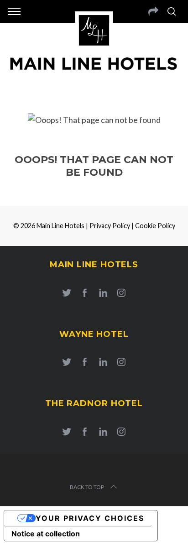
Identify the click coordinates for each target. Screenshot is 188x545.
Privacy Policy (109, 225)
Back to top (87, 487)
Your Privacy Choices (90, 518)
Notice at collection (45, 533)
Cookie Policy (155, 225)
